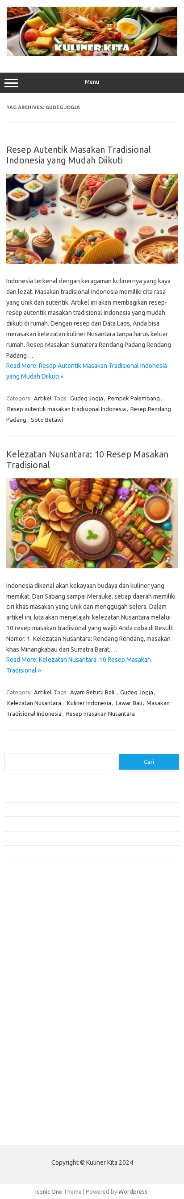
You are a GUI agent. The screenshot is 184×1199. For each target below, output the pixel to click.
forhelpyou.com (30, 1041)
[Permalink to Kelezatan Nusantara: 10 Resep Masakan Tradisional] (92, 566)
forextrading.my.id (34, 1016)
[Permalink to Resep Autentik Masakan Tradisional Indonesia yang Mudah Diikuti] (92, 261)
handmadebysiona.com (40, 939)
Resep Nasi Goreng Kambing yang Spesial (57, 852)
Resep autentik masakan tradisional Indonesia (66, 409)
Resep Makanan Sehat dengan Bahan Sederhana (66, 809)
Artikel (42, 398)
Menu (92, 81)
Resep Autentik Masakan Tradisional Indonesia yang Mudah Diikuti (78, 154)
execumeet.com (30, 905)
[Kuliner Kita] (92, 53)
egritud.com (25, 1033)
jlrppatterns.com (31, 1101)
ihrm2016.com (28, 1076)
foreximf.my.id (28, 990)
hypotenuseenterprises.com (47, 956)
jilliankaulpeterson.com (39, 1093)
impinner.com (26, 973)
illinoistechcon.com (34, 1085)
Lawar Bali (129, 703)
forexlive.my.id (29, 999)
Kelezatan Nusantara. (35, 703)
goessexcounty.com (36, 930)
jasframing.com (29, 982)
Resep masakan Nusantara (100, 713)
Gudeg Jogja (86, 398)
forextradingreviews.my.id (44, 1007)
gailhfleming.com (31, 1050)
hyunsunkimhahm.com (38, 1067)
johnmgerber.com (32, 1110)
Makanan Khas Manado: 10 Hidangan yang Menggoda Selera (81, 823)
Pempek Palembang (134, 398)
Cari (9, 748)
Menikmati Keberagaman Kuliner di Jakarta (59, 794)
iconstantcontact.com (37, 965)
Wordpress (132, 1191)
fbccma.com (25, 913)
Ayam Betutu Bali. (93, 692)
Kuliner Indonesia (89, 703)
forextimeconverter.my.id (43, 1024)
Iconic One (48, 1191)
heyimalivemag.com (35, 1059)
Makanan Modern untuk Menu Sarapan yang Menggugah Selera (85, 838)
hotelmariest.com (32, 947)
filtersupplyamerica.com (41, 922)
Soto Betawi (47, 419)
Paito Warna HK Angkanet (38, 1131)
